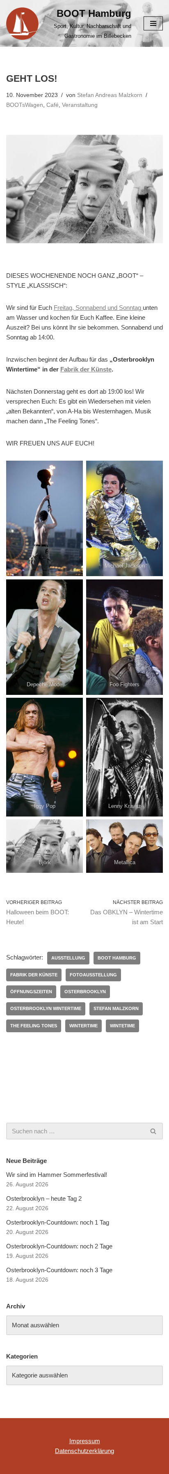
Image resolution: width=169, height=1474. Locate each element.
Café (52, 105)
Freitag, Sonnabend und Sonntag (98, 307)
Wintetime (122, 1025)
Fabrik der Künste (86, 369)
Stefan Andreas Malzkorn (109, 95)
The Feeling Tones (33, 1025)
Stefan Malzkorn (116, 1008)
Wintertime (83, 1025)
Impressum (84, 1440)
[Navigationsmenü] (153, 23)
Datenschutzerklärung (84, 1450)
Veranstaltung (80, 105)
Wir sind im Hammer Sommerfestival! (56, 1174)
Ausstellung (68, 957)
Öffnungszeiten (31, 991)
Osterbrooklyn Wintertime (45, 1008)
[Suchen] (153, 1131)
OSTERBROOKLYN (85, 991)
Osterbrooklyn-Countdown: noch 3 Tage (59, 1269)
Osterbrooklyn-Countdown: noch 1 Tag (57, 1222)
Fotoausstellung (93, 974)
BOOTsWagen (24, 105)
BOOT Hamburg (117, 957)
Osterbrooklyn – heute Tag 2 (44, 1198)
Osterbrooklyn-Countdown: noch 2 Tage (59, 1246)
